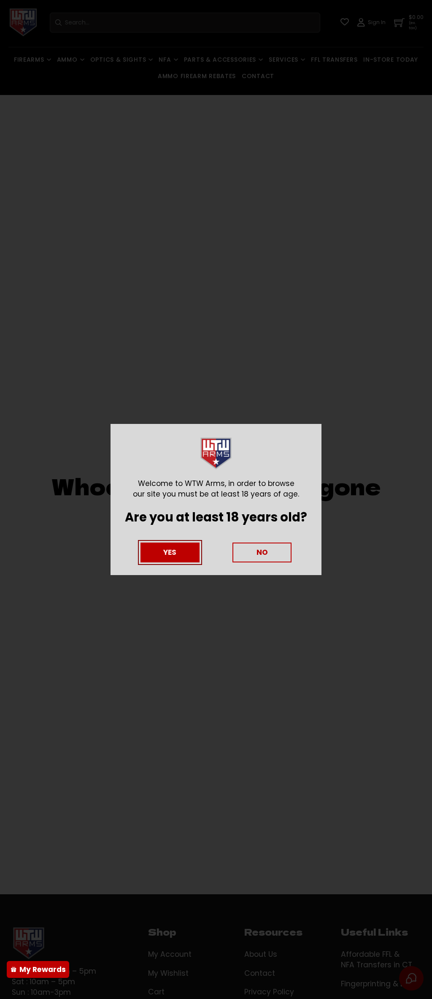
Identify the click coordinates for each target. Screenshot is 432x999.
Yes (169, 552)
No (262, 552)
